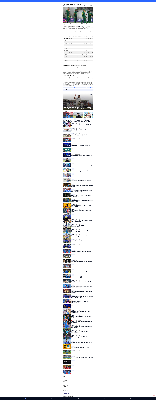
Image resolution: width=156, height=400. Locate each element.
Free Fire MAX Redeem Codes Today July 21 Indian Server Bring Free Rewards (81, 165)
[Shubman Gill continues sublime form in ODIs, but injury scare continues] (67, 316)
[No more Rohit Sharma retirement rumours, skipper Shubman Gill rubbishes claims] (67, 271)
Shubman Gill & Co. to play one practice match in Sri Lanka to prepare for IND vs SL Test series (81, 236)
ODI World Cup (81, 26)
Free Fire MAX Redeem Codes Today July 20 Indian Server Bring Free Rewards (81, 292)
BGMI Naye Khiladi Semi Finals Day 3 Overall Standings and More (81, 155)
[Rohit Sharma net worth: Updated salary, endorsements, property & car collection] (67, 352)
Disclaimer (65, 386)
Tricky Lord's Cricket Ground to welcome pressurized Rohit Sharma (82, 357)
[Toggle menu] (1, 1)
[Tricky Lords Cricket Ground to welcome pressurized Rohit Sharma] (67, 357)
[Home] (6, 1)
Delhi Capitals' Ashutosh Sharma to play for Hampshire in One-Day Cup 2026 (82, 211)
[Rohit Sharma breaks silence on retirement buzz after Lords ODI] (67, 251)
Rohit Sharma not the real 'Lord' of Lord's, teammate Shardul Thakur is (81, 266)
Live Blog (73, 320)
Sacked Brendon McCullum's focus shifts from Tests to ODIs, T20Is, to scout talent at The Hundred (78, 121)
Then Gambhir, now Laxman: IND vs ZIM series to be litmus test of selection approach (82, 201)
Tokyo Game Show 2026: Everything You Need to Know (80, 347)
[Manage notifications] (154, 395)
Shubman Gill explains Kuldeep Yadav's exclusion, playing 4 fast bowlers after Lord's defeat (81, 226)
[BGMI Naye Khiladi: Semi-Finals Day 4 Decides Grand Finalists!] (67, 145)
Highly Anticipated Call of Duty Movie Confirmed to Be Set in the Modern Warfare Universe (81, 362)
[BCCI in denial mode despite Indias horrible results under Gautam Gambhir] (67, 240)
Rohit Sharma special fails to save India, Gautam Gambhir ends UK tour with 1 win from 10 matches (82, 297)
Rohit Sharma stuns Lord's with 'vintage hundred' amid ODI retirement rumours (80, 312)
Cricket (64, 87)
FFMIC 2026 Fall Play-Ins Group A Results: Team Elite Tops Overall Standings (82, 186)
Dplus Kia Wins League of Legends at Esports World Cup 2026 (81, 281)
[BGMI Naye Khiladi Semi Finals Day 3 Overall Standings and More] (67, 155)
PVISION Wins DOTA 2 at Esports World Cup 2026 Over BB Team (81, 261)
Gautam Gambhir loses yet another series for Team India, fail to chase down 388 (81, 322)
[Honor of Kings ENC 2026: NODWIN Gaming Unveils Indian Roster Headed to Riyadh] (67, 129)
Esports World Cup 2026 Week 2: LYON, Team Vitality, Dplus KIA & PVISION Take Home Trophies (82, 221)
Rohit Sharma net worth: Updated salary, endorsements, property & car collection (82, 352)
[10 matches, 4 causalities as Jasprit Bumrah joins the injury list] (67, 341)
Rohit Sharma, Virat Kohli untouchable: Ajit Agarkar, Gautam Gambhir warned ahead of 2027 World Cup (67, 121)
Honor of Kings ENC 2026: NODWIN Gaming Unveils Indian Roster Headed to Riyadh (81, 130)
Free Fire (130, 399)
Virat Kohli (65, 380)
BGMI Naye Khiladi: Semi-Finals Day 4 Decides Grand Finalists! (81, 145)
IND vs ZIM (51, 399)
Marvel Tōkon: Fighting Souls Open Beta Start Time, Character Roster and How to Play (81, 181)
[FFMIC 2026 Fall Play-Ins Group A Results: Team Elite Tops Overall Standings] (67, 185)
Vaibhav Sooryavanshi (66, 381)
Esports (73, 128)
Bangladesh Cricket (83, 87)
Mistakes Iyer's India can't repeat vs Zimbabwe (79, 216)
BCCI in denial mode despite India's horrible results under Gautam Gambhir (82, 241)
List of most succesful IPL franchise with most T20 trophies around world (81, 367)
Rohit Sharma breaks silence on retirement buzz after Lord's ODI (81, 251)
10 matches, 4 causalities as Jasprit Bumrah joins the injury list (81, 342)
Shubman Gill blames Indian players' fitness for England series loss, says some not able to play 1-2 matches (81, 277)
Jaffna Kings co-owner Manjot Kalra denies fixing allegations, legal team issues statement (81, 337)
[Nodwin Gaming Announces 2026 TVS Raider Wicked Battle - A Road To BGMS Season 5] (67, 301)
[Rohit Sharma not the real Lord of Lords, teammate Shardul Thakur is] (67, 266)
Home (64, 376)
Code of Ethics (65, 390)
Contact (64, 383)
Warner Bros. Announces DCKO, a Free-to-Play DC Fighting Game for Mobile (81, 125)
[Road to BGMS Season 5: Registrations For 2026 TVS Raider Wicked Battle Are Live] (67, 150)
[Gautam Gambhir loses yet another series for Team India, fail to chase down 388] (67, 321)
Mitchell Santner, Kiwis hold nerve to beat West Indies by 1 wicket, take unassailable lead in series (81, 256)
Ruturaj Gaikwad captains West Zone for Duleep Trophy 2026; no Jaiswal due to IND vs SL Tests (82, 231)
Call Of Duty (73, 194)
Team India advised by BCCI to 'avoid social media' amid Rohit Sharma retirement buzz (81, 372)
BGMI (72, 144)
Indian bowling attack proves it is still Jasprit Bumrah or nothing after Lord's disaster (81, 327)
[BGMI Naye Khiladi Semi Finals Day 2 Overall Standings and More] (67, 306)
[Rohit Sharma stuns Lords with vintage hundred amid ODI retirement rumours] (67, 311)
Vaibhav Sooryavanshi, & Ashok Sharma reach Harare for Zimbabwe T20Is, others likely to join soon (80, 246)
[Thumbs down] (66, 89)
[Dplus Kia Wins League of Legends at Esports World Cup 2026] (67, 281)
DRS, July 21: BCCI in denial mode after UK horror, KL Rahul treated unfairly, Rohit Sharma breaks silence (82, 176)
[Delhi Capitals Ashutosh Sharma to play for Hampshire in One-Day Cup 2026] (67, 210)
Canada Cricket (89, 87)
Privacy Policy (65, 385)
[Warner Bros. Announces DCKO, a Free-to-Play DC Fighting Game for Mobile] (67, 124)
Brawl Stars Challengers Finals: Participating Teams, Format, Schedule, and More (81, 206)
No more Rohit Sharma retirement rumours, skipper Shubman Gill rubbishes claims (81, 272)
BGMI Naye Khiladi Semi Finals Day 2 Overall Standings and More (81, 306)
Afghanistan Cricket (76, 87)
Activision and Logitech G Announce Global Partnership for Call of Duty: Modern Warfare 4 (82, 196)
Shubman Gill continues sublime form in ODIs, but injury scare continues (81, 317)
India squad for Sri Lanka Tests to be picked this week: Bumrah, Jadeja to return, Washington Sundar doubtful (78, 108)
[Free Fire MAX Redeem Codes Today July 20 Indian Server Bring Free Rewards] (67, 291)
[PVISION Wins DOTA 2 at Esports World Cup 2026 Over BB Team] (67, 261)
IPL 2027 (64, 379)
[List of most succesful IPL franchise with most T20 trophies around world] (67, 367)
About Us (64, 387)
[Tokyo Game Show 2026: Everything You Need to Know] (67, 346)
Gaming (73, 123)
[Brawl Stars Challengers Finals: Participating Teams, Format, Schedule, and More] (67, 205)
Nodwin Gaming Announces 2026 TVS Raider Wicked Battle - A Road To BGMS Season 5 (81, 302)
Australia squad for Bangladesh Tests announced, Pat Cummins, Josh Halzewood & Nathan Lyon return (88, 121)
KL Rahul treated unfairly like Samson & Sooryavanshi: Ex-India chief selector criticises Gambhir (81, 191)
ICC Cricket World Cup (70, 87)
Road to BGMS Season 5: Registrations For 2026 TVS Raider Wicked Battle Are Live (81, 150)
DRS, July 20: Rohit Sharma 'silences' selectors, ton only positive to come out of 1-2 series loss (81, 287)
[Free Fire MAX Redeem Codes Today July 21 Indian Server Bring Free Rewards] (67, 165)
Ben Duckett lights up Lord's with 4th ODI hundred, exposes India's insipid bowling (81, 332)
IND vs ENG (65, 377)
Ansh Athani (65, 5)
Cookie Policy (65, 389)
